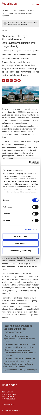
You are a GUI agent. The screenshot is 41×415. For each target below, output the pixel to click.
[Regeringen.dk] (20, 385)
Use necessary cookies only (20, 251)
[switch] (35, 207)
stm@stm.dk (11, 399)
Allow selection (20, 243)
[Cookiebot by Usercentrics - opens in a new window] (29, 162)
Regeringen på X (9, 404)
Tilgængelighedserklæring (12, 410)
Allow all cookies (20, 236)
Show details (29, 229)
